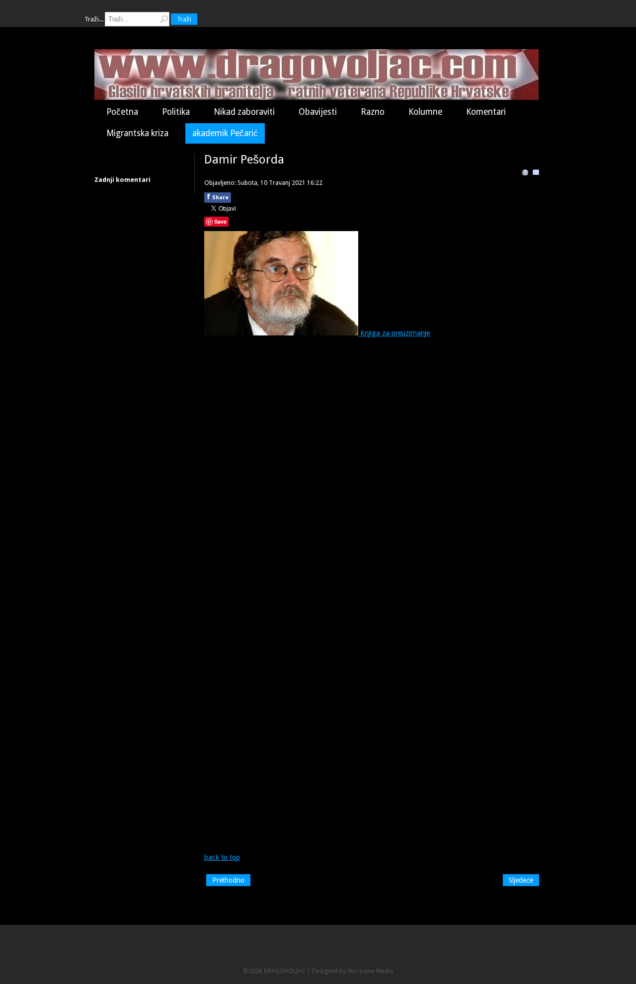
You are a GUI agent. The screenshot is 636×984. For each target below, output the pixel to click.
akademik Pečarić (225, 133)
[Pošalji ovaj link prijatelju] (536, 174)
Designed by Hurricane (344, 971)
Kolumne (425, 112)
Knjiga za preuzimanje (394, 333)
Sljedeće (521, 880)
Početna (122, 112)
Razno (373, 112)
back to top (222, 857)
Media (384, 971)
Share (218, 197)
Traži (184, 19)
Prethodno (228, 880)
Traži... (93, 19)
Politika (176, 112)
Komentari (486, 112)
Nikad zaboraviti (244, 112)
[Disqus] (372, 467)
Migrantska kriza (137, 133)
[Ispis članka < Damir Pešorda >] (525, 174)
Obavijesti (318, 112)
